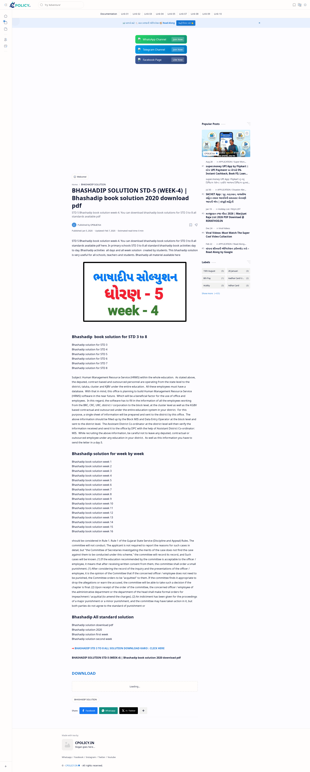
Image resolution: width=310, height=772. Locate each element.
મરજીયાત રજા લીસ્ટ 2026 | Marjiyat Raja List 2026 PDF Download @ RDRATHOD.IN (226, 217)
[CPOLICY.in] (89, 224)
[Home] (5, 16)
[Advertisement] (159, 93)
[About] (5, 39)
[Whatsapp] (67, 757)
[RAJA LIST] (235, 209)
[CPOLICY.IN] (20, 5)
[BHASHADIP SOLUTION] (85, 699)
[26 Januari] (238, 271)
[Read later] (190, 224)
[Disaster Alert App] (241, 189)
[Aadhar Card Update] (238, 278)
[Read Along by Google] (244, 243)
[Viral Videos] (224, 228)
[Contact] (5, 46)
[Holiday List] (224, 209)
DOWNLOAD (84, 673)
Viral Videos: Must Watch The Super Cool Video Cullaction (228, 234)
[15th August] (213, 271)
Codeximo (254, 765)
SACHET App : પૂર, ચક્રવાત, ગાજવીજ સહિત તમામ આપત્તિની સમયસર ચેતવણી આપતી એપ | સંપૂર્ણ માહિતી (226, 198)
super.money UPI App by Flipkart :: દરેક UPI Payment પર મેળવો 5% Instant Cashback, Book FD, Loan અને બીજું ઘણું (227, 170)
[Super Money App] (242, 161)
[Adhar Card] (238, 286)
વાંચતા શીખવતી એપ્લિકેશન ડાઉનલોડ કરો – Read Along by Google (227, 250)
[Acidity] (213, 286)
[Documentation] (108, 14)
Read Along (169, 22)
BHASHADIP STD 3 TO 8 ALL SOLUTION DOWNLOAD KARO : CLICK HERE (120, 648)
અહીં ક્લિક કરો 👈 (185, 23)
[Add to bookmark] (247, 133)
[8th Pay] (213, 278)
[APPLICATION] (226, 161)
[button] (5, 4)
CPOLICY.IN (71, 765)
